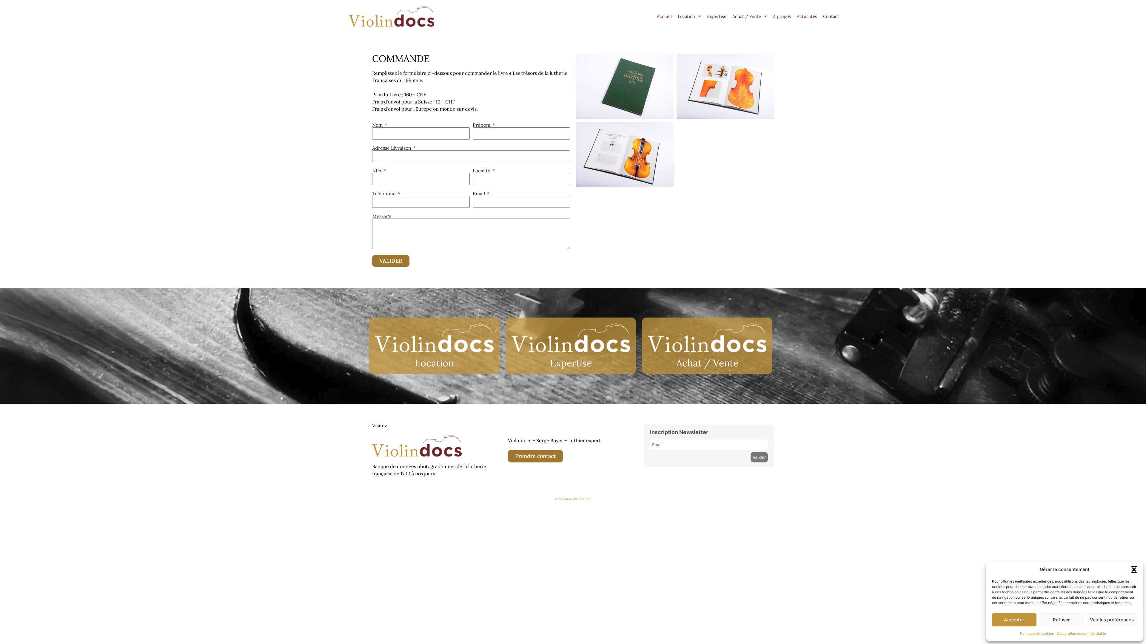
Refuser (1061, 620)
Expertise (716, 16)
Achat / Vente (746, 16)
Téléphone (384, 193)
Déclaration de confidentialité (1081, 633)
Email (479, 193)
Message (381, 216)
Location (686, 16)
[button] (1134, 569)
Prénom (482, 125)
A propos (782, 16)
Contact (831, 16)
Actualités (807, 16)
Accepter (1014, 620)
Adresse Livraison (392, 147)
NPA (377, 170)
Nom (378, 125)
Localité (482, 170)
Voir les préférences (1112, 620)
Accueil (664, 16)
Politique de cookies (1037, 633)
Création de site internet (573, 499)
